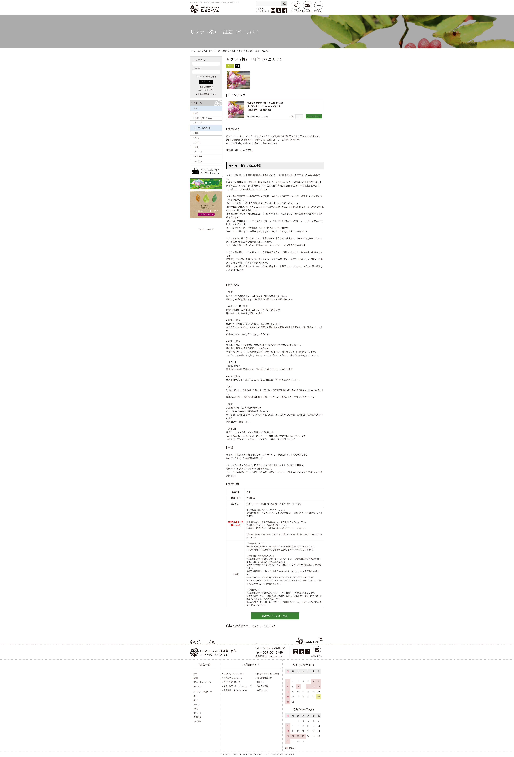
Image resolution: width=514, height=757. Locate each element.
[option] (238, 80)
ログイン (261, 9)
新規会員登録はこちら (207, 94)
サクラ (230, 66)
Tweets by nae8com (206, 229)
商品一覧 (198, 103)
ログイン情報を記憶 (207, 77)
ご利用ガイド (263, 11)
